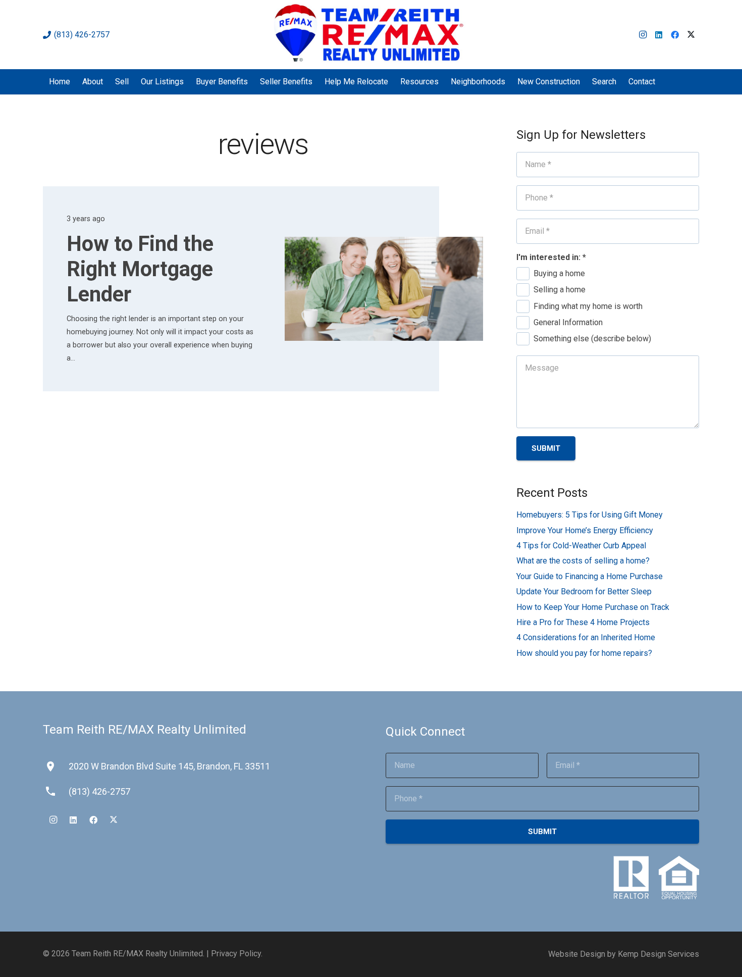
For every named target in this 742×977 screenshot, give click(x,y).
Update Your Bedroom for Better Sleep (584, 591)
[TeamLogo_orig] (371, 35)
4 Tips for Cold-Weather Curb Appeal (581, 545)
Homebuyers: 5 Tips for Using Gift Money (589, 515)
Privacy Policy (236, 953)
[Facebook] (675, 35)
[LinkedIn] (659, 35)
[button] (662, 81)
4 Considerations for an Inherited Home (585, 637)
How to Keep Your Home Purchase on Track (592, 607)
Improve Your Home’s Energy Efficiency (584, 530)
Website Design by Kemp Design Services (623, 954)
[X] (691, 35)
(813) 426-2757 (99, 791)
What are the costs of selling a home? (583, 560)
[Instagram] (642, 35)
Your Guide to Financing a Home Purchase (589, 576)
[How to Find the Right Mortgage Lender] (384, 289)
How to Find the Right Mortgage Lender (140, 268)
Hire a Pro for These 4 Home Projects (583, 622)
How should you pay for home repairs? (584, 653)
